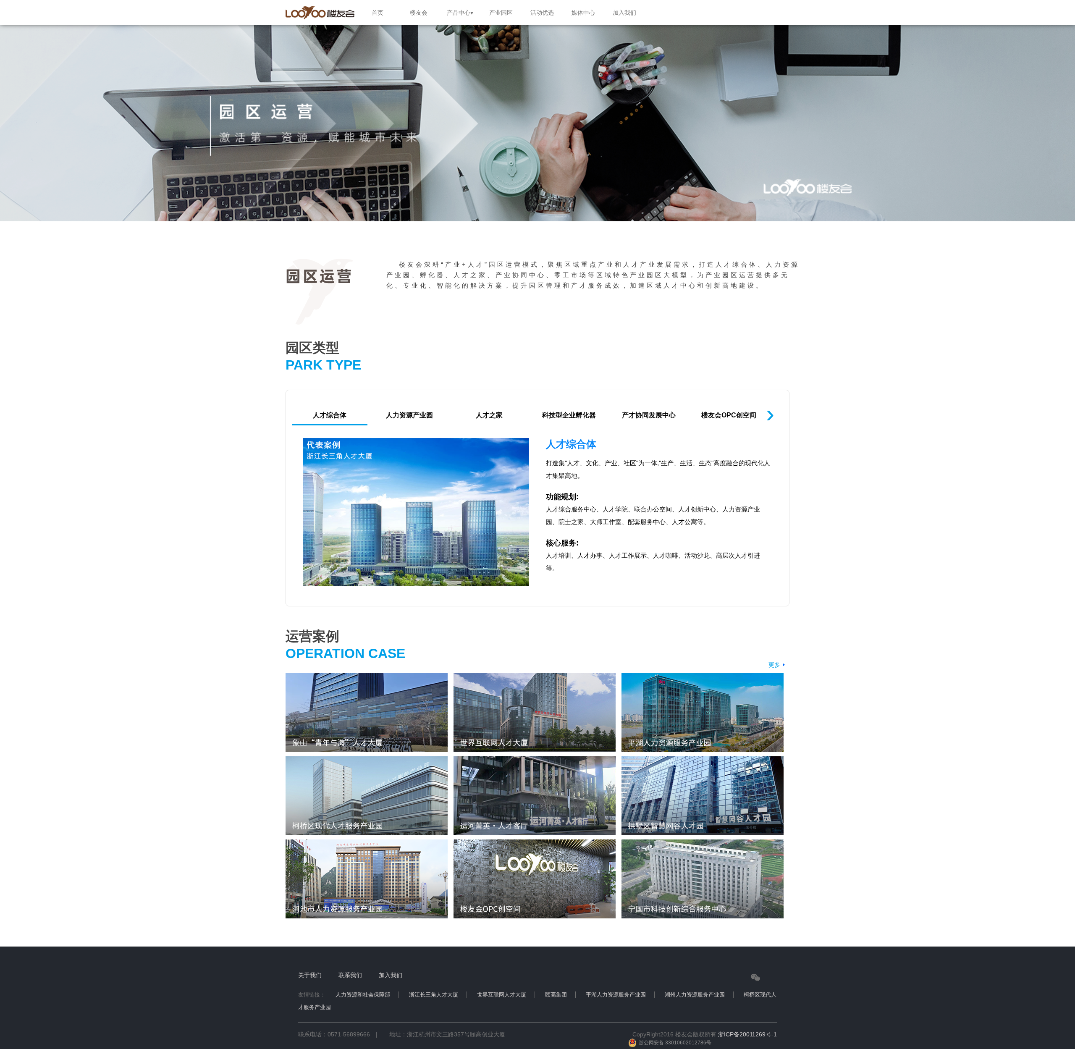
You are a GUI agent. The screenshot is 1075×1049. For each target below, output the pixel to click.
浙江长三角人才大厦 (433, 994)
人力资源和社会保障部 (363, 994)
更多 (774, 664)
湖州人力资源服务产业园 (695, 994)
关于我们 (310, 975)
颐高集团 (556, 994)
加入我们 (390, 975)
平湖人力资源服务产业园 (616, 994)
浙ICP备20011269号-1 (747, 1034)
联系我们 (350, 975)
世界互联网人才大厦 (501, 994)
